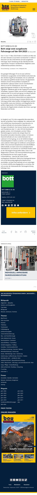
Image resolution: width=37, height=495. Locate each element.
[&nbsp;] (18, 27)
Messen (18, 1)
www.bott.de (8, 202)
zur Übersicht (4, 231)
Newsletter (25, 1)
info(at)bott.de (10, 200)
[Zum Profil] (18, 205)
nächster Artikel (33, 231)
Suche (12, 1)
